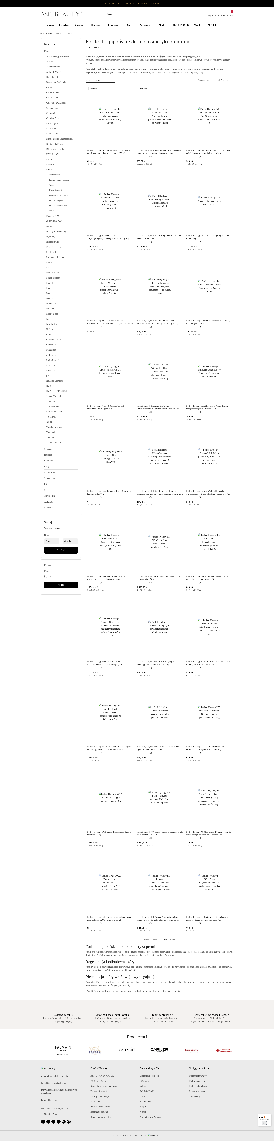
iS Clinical (145, 1081)
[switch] (264, 1123)
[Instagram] (48, 1122)
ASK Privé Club (98, 1081)
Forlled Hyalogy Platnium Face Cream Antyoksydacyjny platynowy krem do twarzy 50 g (108, 236)
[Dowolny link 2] (69, 1122)
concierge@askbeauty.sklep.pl (54, 1108)
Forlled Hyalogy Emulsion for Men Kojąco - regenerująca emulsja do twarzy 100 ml (106, 577)
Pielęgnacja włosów (198, 1086)
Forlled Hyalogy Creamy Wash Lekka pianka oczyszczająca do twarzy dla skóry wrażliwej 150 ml (208, 492)
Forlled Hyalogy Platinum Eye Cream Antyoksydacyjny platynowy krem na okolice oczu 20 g (159, 407)
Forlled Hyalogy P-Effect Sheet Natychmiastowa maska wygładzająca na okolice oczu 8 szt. (207, 918)
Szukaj (61, 550)
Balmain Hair (146, 1101)
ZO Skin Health (147, 1091)
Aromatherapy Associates (151, 1117)
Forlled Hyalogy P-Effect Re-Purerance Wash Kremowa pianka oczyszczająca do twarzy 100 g (157, 322)
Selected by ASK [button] (149, 1068)
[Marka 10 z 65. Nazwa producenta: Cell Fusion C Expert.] (185, 1050)
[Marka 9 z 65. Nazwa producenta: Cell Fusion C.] (153, 1050)
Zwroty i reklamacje (99, 1096)
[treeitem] (61, 51)
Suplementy (194, 1096)
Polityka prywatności (100, 1106)
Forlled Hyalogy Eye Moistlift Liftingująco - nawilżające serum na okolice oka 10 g (156, 662)
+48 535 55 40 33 (49, 1114)
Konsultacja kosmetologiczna (103, 1086)
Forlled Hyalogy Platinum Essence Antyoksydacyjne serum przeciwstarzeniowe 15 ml (208, 662)
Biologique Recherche (150, 1076)
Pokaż (61, 585)
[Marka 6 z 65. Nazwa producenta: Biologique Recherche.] (56, 1050)
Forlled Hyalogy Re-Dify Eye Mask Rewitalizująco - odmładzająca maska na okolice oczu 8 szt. (109, 748)
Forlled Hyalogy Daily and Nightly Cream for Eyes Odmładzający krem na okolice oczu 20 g (208, 151)
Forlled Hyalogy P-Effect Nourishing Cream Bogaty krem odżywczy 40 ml (208, 322)
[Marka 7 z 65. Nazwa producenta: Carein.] (89, 1050)
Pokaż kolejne (222, 80)
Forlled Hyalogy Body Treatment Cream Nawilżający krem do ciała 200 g (109, 492)
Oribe (142, 1096)
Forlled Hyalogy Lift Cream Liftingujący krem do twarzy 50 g (207, 236)
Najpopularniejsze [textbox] (93, 80)
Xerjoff (143, 1106)
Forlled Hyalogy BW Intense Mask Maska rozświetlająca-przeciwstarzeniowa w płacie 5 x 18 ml (110, 322)
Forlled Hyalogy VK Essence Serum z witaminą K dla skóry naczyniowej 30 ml (160, 833)
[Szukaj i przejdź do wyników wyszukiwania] (169, 14)
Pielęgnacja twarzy (198, 1076)
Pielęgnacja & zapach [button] (201, 1068)
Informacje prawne (99, 1112)
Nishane (143, 1112)
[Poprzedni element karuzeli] (41, 1050)
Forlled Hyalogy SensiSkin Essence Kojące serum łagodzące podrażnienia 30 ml (158, 748)
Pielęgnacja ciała (197, 1081)
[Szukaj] (77, 528)
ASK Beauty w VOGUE (102, 1076)
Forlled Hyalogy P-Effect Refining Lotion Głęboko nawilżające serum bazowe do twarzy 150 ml (109, 151)
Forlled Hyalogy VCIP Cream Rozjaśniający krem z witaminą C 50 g (109, 833)
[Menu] (269, 1115)
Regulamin (95, 1101)
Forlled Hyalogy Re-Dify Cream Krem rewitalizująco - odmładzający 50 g (159, 577)
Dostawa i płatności (99, 1091)
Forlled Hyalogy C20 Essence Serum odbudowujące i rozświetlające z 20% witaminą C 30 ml (109, 918)
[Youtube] (53, 1122)
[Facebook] (43, 1122)
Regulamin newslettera (100, 1117)
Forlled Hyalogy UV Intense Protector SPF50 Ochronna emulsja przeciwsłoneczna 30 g (205, 748)
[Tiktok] (59, 1122)
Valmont (144, 1086)
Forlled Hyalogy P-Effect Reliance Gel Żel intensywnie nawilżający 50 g (105, 407)
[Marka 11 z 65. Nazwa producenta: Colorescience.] (217, 1050)
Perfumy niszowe (197, 1091)
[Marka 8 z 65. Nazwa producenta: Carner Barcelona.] (121, 1050)
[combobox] (100, 80)
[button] (227, 25)
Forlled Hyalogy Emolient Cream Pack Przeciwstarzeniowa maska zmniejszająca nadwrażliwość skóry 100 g (104, 663)
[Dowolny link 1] (64, 1122)
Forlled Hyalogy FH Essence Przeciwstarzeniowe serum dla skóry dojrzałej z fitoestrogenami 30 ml (158, 918)
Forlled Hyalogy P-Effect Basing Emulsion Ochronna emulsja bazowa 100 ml (159, 236)
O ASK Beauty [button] (98, 1068)
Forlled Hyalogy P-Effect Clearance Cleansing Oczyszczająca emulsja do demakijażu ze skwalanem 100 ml (159, 492)
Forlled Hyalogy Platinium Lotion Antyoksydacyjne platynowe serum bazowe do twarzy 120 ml (159, 151)
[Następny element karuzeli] (233, 1050)
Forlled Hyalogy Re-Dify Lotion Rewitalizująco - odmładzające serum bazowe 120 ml (207, 577)
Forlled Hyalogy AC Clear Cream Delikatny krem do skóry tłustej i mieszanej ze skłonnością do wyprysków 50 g (208, 833)
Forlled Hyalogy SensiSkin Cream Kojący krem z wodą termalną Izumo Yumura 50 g (207, 407)
